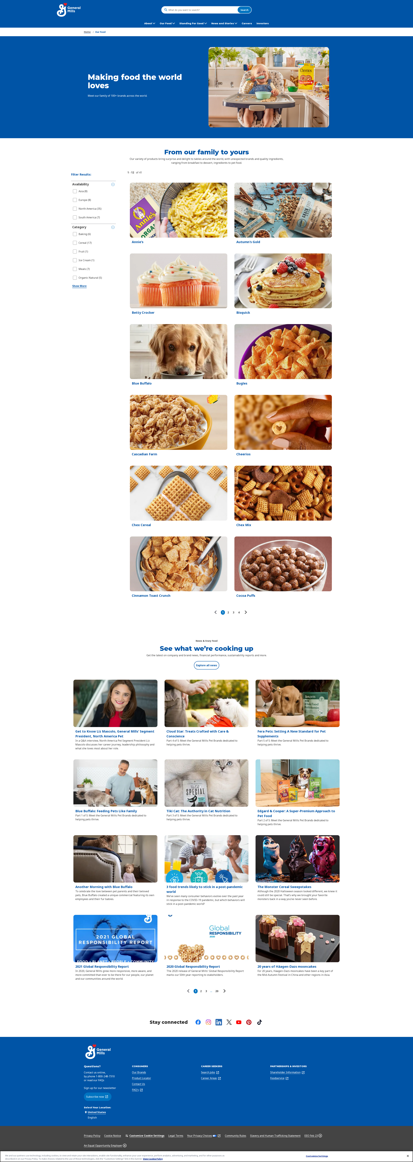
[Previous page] (216, 612)
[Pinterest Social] (249, 1022)
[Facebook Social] (198, 1022)
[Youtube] (239, 1022)
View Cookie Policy (153, 1158)
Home (87, 31)
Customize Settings (317, 1156)
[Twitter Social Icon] (229, 1022)
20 (216, 991)
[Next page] (245, 612)
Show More (79, 286)
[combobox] (202, 10)
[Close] (407, 1156)
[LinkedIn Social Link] (219, 1022)
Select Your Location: (97, 1107)
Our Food (100, 31)
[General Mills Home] (68, 10)
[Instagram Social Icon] (208, 1022)
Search (244, 9)
